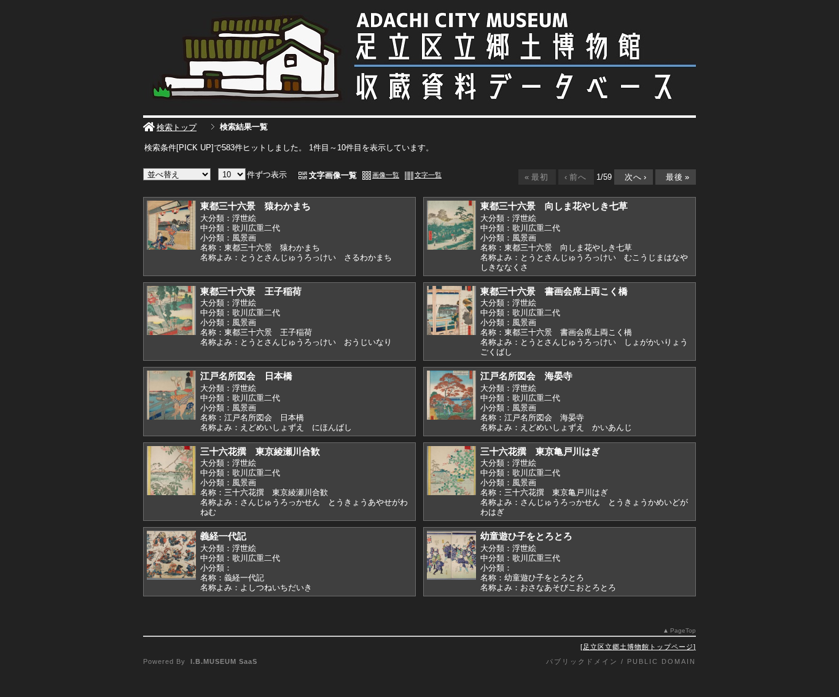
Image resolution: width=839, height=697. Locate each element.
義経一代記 (223, 536)
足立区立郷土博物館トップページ (638, 646)
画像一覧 (385, 175)
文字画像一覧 (333, 175)
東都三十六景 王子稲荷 (251, 291)
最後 (675, 177)
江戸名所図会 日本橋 (246, 376)
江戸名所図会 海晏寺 (526, 376)
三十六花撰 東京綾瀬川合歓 (260, 451)
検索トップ (177, 127)
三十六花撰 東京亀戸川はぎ (540, 451)
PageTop (683, 630)
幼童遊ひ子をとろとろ (526, 536)
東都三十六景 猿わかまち (255, 206)
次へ (633, 177)
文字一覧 (428, 175)
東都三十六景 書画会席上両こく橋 (554, 291)
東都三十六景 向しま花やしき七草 (554, 206)
